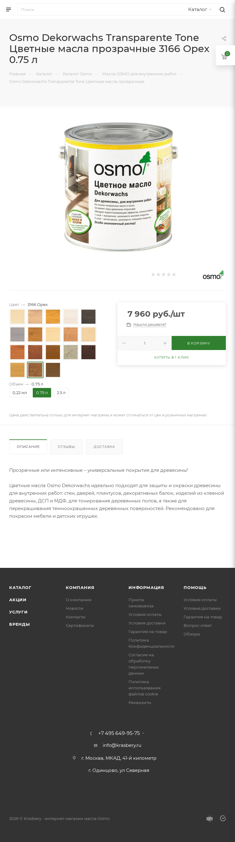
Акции (18, 599)
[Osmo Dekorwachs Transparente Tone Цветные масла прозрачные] (117, 187)
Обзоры (192, 634)
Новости (74, 608)
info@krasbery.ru (122, 745)
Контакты (75, 616)
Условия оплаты (145, 614)
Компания (80, 587)
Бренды (19, 624)
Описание (28, 447)
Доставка (104, 447)
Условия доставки (147, 622)
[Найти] (221, 9)
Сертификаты (80, 625)
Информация (146, 587)
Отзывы (66, 447)
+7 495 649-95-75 (119, 733)
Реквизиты (140, 702)
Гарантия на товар (148, 631)
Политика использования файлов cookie (145, 687)
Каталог (20, 587)
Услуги (18, 611)
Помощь (195, 587)
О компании (78, 599)
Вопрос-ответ (198, 625)
